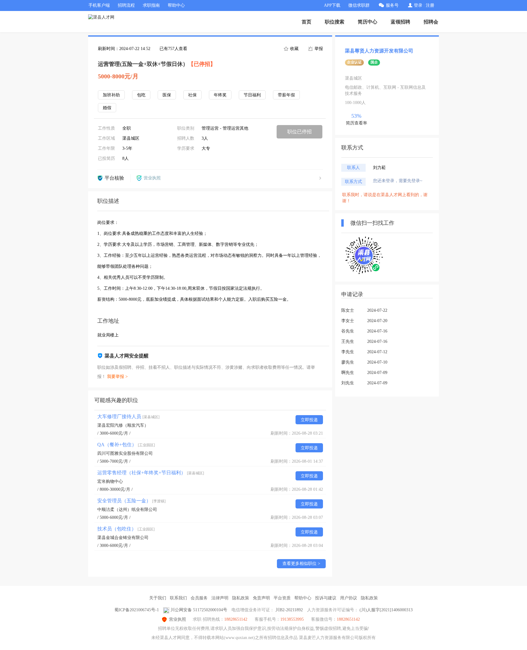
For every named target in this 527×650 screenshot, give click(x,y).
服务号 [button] (392, 5)
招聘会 (431, 21)
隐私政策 (240, 598)
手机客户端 (99, 5)
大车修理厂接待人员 (128, 416)
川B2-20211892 (289, 610)
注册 (430, 5)
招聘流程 (126, 5)
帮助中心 (176, 5)
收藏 (294, 48)
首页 (306, 21)
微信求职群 (359, 5)
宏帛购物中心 (110, 481)
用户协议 (348, 598)
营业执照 (177, 619)
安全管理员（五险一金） (131, 500)
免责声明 (261, 598)
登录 (418, 5)
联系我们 (178, 598)
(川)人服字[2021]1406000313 (386, 610)
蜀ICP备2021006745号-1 (136, 610)
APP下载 (332, 5)
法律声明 (219, 598)
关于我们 (157, 598)
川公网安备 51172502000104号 (198, 610)
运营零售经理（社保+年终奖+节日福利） (150, 472)
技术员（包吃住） (126, 528)
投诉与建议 (325, 598)
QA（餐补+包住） (126, 444)
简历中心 (367, 21)
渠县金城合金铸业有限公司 (123, 537)
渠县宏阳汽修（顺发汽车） (123, 425)
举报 (318, 48)
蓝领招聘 (400, 21)
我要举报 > (117, 376)
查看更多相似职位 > (301, 563)
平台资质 (282, 598)
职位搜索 (334, 21)
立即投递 (309, 420)
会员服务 (199, 598)
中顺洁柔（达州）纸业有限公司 (127, 509)
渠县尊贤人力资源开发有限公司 (379, 50)
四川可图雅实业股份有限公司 (125, 453)
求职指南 (151, 5)
